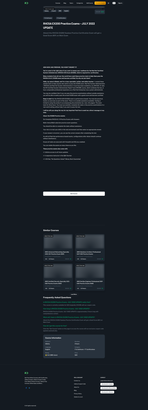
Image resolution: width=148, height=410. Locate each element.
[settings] (108, 3)
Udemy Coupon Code (80, 384)
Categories (80, 3)
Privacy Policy (78, 393)
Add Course (89, 3)
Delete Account (78, 397)
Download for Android (107, 384)
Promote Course (100, 3)
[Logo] (26, 3)
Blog (65, 3)
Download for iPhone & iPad (109, 388)
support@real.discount (106, 380)
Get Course (73, 193)
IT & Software (48, 18)
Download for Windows (107, 392)
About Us (76, 387)
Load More (74, 294)
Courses (58, 3)
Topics (71, 3)
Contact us (77, 380)
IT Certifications (61, 18)
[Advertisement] (74, 51)
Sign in (120, 3)
